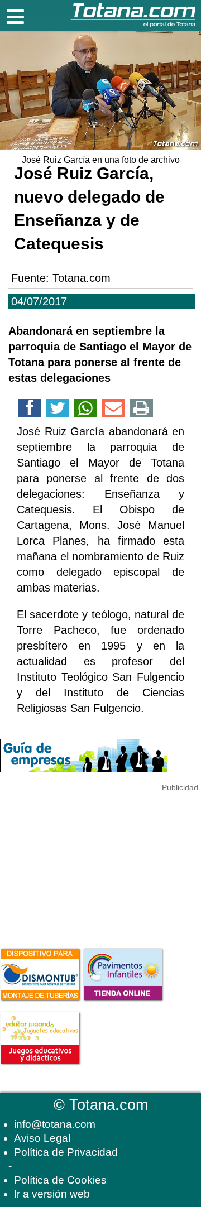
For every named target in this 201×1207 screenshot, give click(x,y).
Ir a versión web (52, 1194)
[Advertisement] (84, 864)
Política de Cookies (60, 1180)
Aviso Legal (42, 1138)
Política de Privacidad (66, 1152)
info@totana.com (54, 1124)
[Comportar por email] (113, 410)
